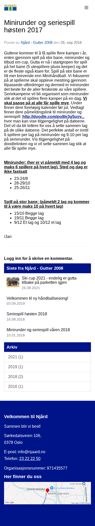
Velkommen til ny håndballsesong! (37, 298)
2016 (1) (15, 386)
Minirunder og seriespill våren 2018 (38, 330)
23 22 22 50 (30, 458)
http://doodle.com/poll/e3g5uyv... (53, 116)
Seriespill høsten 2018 (27, 314)
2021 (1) (15, 357)
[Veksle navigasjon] (86, 7)
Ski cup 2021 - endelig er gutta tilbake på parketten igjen (49, 280)
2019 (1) (15, 367)
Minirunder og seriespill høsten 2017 (39, 26)
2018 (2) (15, 377)
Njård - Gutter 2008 (36, 42)
